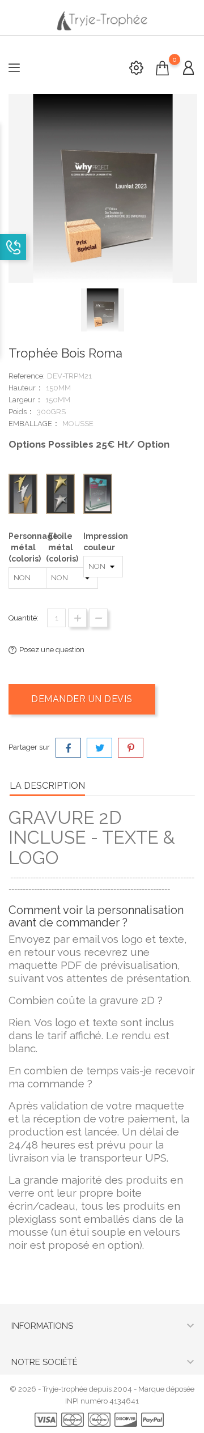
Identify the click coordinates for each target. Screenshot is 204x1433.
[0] (162, 68)
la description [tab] (47, 785)
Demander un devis (82, 699)
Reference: (26, 376)
